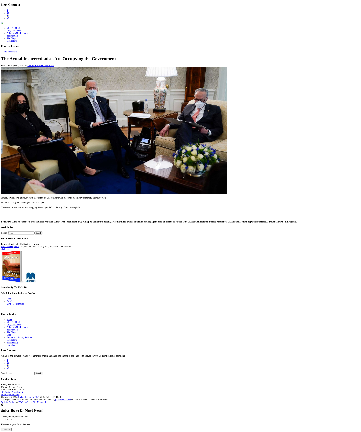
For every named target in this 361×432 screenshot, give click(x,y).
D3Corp (22, 402)
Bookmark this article (44, 65)
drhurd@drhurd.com (10, 394)
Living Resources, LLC (28, 397)
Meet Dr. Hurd (13, 28)
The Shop (11, 38)
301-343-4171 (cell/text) (12, 392)
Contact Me (12, 41)
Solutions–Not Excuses (17, 33)
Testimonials (12, 36)
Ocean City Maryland (36, 402)
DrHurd (31, 65)
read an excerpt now (10, 246)
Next (15, 51)
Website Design (8, 402)
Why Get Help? (14, 30)
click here (5, 249)
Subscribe (6, 429)
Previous (6, 51)
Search (4, 233)
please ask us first (63, 399)
